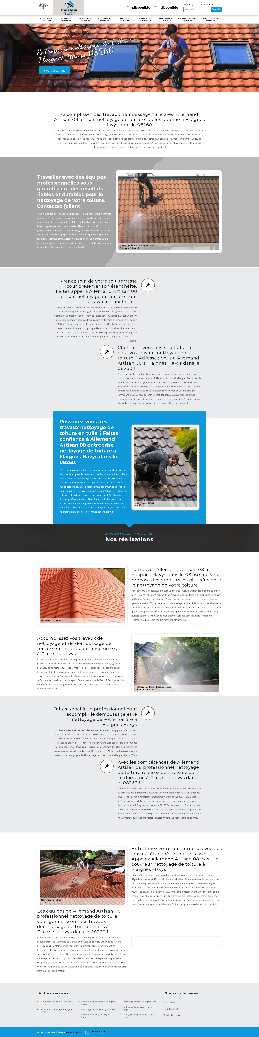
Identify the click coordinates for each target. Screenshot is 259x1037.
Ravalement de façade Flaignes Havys (96, 1015)
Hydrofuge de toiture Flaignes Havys (98, 1009)
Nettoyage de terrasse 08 (124, 20)
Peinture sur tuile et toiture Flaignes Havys (98, 1003)
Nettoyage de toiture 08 (46, 20)
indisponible (140, 7)
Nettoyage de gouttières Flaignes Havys (138, 1015)
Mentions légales (73, 1032)
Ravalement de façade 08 (85, 20)
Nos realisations (54, 70)
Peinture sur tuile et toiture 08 (209, 20)
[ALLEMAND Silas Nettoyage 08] (68, 7)
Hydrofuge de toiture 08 (66, 20)
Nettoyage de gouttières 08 (144, 20)
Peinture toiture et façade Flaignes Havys (56, 1010)
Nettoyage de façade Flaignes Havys (139, 1002)
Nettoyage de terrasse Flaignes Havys (137, 1008)
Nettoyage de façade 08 (104, 20)
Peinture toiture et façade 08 (187, 20)
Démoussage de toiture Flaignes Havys (55, 1003)
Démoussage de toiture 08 (166, 20)
